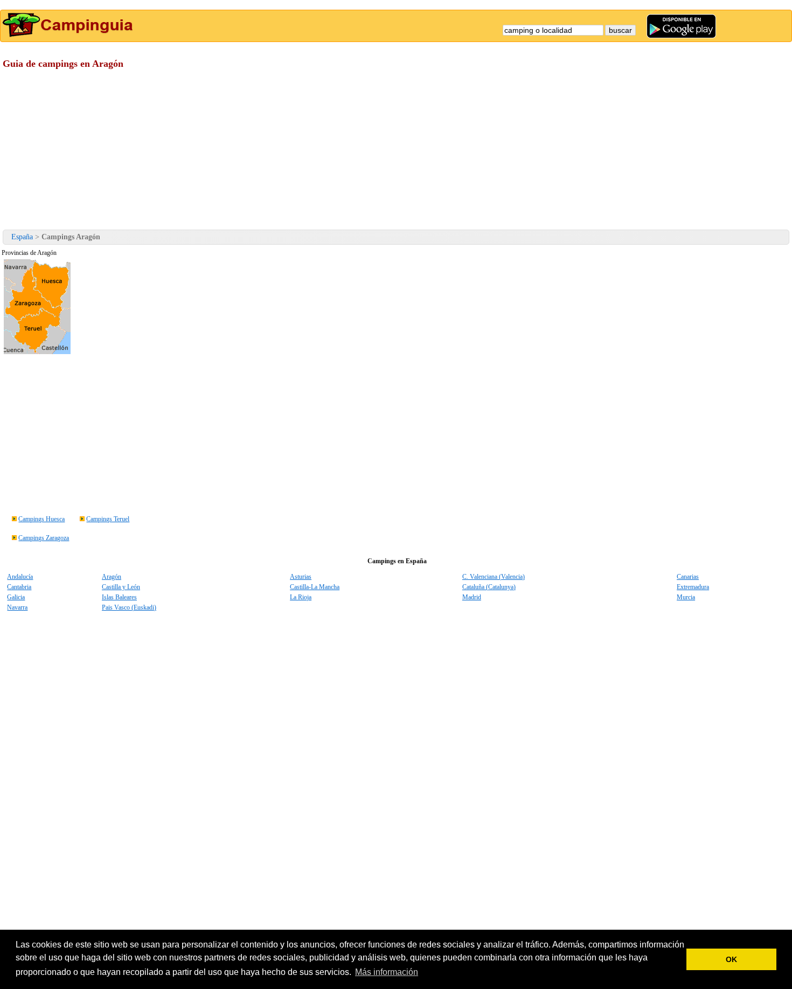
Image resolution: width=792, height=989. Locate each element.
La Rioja (300, 597)
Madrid (471, 597)
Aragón (111, 576)
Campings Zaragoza (43, 538)
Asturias (300, 576)
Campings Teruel (107, 519)
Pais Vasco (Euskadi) (129, 607)
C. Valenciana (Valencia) (493, 576)
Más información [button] (386, 972)
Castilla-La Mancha (314, 587)
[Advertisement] (323, 151)
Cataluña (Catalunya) (489, 587)
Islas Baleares (119, 597)
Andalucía (20, 576)
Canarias (688, 576)
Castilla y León (121, 587)
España (22, 237)
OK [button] (731, 959)
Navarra (17, 607)
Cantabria (19, 587)
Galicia (16, 597)
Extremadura (693, 587)
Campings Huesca (41, 519)
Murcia (686, 597)
